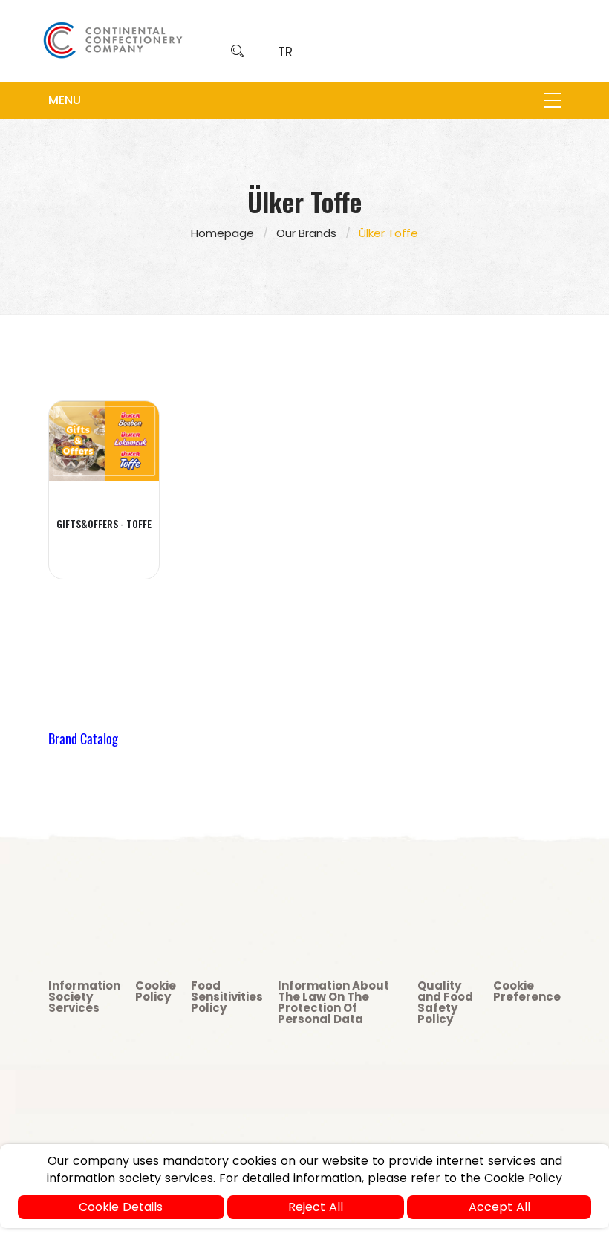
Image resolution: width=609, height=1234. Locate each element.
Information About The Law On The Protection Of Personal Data (333, 1002)
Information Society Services (84, 996)
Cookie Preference (527, 991)
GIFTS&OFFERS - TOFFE (104, 523)
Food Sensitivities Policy (227, 996)
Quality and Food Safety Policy (445, 1002)
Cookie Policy (155, 991)
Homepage (222, 233)
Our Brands (306, 233)
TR (285, 52)
